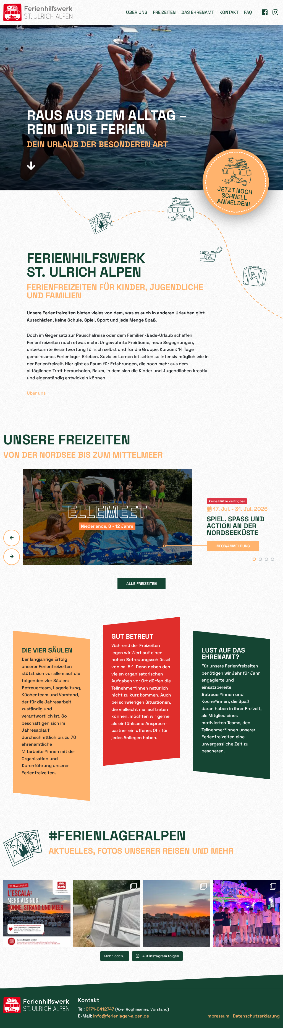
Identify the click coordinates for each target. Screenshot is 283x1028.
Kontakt (229, 12)
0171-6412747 (100, 1009)
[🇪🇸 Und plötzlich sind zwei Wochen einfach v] (176, 913)
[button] (254, 559)
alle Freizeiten (141, 583)
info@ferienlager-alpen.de (121, 1016)
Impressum (217, 1016)
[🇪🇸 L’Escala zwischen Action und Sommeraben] (246, 913)
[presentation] (11, 538)
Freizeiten (164, 12)
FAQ (248, 12)
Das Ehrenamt (197, 12)
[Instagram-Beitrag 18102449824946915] (36, 913)
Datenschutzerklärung (256, 1016)
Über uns (136, 12)
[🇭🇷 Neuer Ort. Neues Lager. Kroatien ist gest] (106, 913)
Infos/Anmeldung (233, 545)
